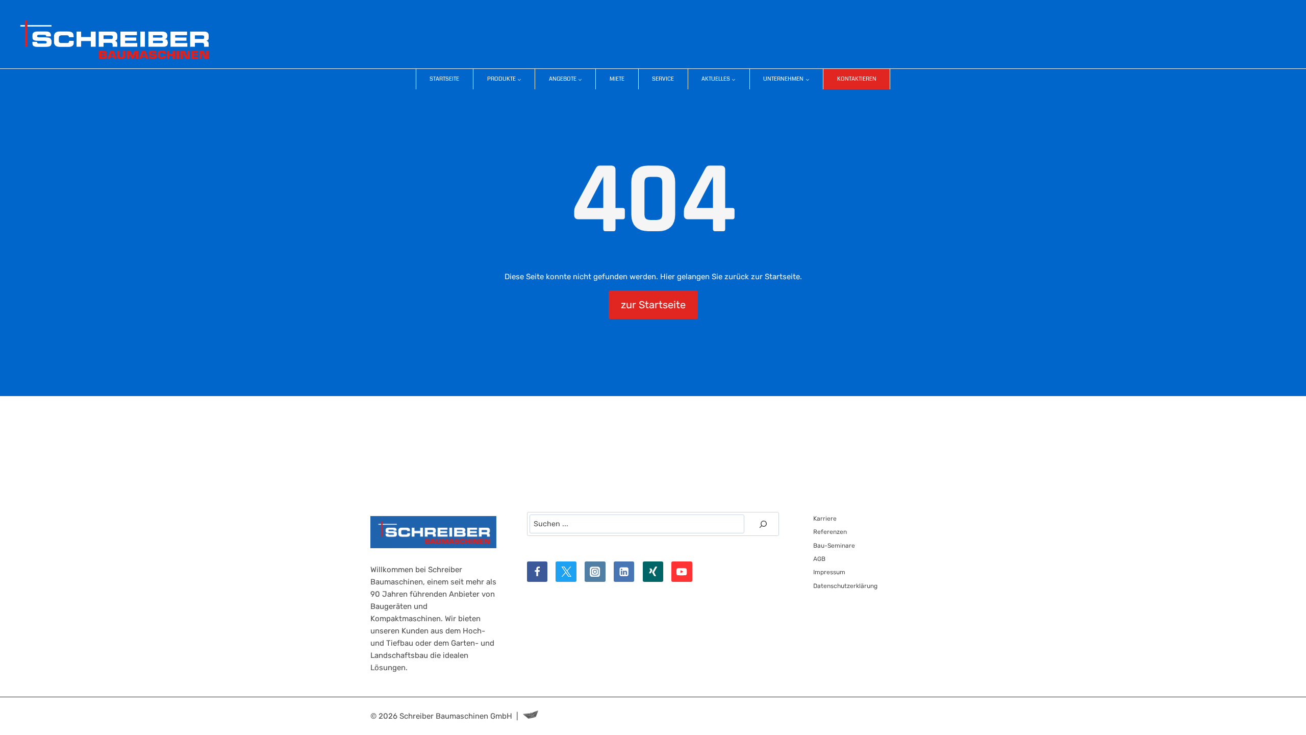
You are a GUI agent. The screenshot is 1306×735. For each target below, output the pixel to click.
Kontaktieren (856, 79)
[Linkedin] (624, 571)
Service (663, 79)
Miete (617, 79)
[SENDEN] (762, 523)
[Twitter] (566, 571)
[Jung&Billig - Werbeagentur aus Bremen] (530, 716)
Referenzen (830, 531)
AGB (819, 558)
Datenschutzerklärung (845, 586)
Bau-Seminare (834, 545)
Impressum (829, 572)
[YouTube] (681, 571)
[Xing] (653, 571)
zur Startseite (653, 305)
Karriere (825, 518)
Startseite (444, 79)
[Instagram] (595, 571)
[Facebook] (537, 571)
